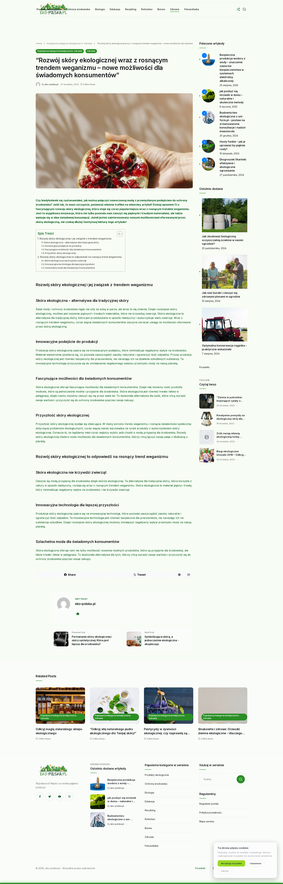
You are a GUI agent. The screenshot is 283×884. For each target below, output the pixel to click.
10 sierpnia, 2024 (211, 301)
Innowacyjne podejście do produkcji (63, 246)
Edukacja (150, 801)
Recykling (150, 810)
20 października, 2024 (214, 248)
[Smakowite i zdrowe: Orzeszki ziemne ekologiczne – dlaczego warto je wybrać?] (222, 705)
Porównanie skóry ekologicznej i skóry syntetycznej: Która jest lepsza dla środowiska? (92, 640)
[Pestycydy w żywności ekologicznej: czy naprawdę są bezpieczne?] (168, 705)
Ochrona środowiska (156, 783)
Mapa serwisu (206, 821)
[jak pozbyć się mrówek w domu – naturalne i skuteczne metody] (97, 801)
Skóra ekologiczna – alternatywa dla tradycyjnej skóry (71, 242)
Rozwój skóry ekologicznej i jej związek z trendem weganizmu (76, 238)
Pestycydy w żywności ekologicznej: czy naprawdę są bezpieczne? (165, 731)
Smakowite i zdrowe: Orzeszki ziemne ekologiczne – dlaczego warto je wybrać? (220, 731)
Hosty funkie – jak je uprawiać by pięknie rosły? (232, 145)
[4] (208, 146)
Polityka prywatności (210, 812)
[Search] (244, 9)
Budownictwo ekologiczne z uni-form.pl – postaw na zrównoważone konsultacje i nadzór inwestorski (119, 817)
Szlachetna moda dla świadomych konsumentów (70, 267)
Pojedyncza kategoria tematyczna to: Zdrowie (69, 43)
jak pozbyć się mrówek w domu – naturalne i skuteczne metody (121, 799)
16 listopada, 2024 (229, 153)
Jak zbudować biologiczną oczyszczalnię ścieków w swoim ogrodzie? (222, 240)
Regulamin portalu (209, 803)
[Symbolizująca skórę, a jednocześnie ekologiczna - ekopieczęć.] (134, 638)
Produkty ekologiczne (157, 775)
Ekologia (149, 792)
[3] (208, 117)
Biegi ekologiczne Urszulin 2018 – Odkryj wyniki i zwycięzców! (230, 453)
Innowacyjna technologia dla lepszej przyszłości (70, 264)
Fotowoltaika (151, 845)
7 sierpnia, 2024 (210, 353)
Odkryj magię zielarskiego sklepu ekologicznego (59, 731)
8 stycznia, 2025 (228, 106)
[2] (208, 95)
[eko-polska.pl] (39, 84)
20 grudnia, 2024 (229, 135)
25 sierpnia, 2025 (229, 85)
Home (39, 43)
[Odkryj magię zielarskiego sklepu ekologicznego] (60, 705)
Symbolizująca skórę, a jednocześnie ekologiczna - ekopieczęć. (162, 640)
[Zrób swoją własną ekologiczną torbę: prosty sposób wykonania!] (206, 437)
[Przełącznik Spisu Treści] (118, 234)
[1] (208, 59)
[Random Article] (238, 9)
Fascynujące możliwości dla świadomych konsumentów (73, 249)
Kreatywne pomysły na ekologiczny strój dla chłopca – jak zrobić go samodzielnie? (231, 417)
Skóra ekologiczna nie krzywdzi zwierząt (65, 260)
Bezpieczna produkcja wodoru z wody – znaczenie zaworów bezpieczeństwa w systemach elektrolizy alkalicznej (121, 781)
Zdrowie (91, 51)
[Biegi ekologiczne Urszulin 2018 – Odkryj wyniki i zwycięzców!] (206, 455)
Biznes (148, 828)
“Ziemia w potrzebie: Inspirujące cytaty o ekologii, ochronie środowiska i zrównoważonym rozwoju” (229, 399)
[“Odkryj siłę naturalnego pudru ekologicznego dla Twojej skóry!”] (114, 705)
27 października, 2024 (232, 174)
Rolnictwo (150, 819)
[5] (208, 164)
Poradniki (204, 367)
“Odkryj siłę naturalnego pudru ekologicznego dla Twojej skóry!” (113, 731)
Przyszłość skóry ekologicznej (60, 253)
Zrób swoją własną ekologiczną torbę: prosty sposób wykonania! (228, 435)
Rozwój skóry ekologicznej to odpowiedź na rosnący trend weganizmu (81, 256)
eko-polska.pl (51, 84)
